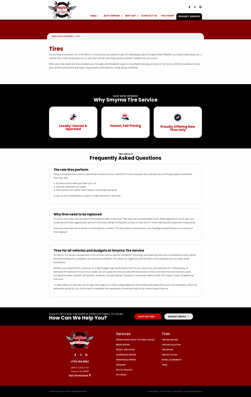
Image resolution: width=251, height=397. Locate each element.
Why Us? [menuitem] (130, 15)
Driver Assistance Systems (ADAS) (135, 339)
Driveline (121, 364)
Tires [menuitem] (93, 15)
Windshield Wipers (126, 359)
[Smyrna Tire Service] (62, 9)
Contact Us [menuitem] (149, 15)
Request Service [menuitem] (189, 16)
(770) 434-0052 (80, 361)
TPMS (164, 364)
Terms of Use (165, 391)
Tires (166, 333)
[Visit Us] (200, 7)
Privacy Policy (153, 391)
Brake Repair (123, 344)
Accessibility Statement (193, 391)
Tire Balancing (170, 339)
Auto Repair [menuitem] (112, 15)
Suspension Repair (126, 354)
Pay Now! (121, 374)
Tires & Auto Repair (62, 36)
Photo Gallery (124, 369)
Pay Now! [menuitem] (167, 15)
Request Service (177, 316)
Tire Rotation (169, 354)
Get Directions (79, 375)
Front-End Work (125, 349)
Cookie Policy (177, 391)
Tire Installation (171, 344)
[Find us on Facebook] (189, 7)
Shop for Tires (146, 316)
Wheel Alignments (172, 359)
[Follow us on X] (194, 7)
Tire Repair (167, 349)
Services (123, 333)
